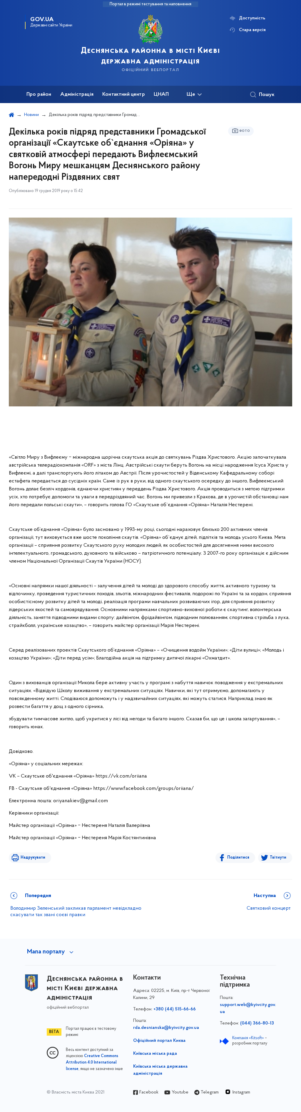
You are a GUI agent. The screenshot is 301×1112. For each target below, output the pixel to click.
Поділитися (238, 857)
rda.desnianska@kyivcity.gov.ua (166, 1027)
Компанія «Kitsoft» (248, 1038)
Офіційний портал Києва (159, 1040)
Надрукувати (33, 857)
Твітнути (278, 857)
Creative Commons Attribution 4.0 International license (92, 1062)
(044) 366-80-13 (257, 1023)
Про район (38, 94)
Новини (31, 114)
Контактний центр (123, 94)
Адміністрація (76, 94)
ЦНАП (161, 94)
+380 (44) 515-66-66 (174, 1009)
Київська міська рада (155, 1053)
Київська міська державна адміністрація (160, 1070)
